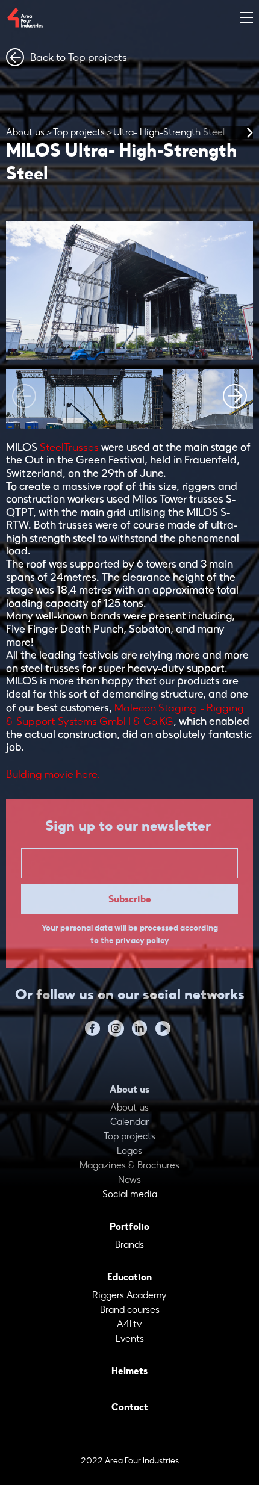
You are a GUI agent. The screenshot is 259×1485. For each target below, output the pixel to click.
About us (25, 132)
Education (129, 1277)
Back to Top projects (78, 57)
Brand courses (130, 1309)
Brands (129, 1244)
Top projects (79, 132)
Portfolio (129, 1226)
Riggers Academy (129, 1295)
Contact (129, 1407)
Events (130, 1338)
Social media (129, 1194)
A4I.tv (129, 1324)
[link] (69, 447)
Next (235, 396)
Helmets (129, 1371)
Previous (24, 396)
